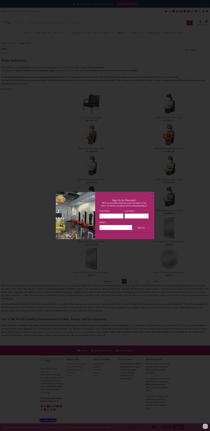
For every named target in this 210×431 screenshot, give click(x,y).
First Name (104, 211)
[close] (152, 194)
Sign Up (141, 227)
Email (103, 222)
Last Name (129, 211)
